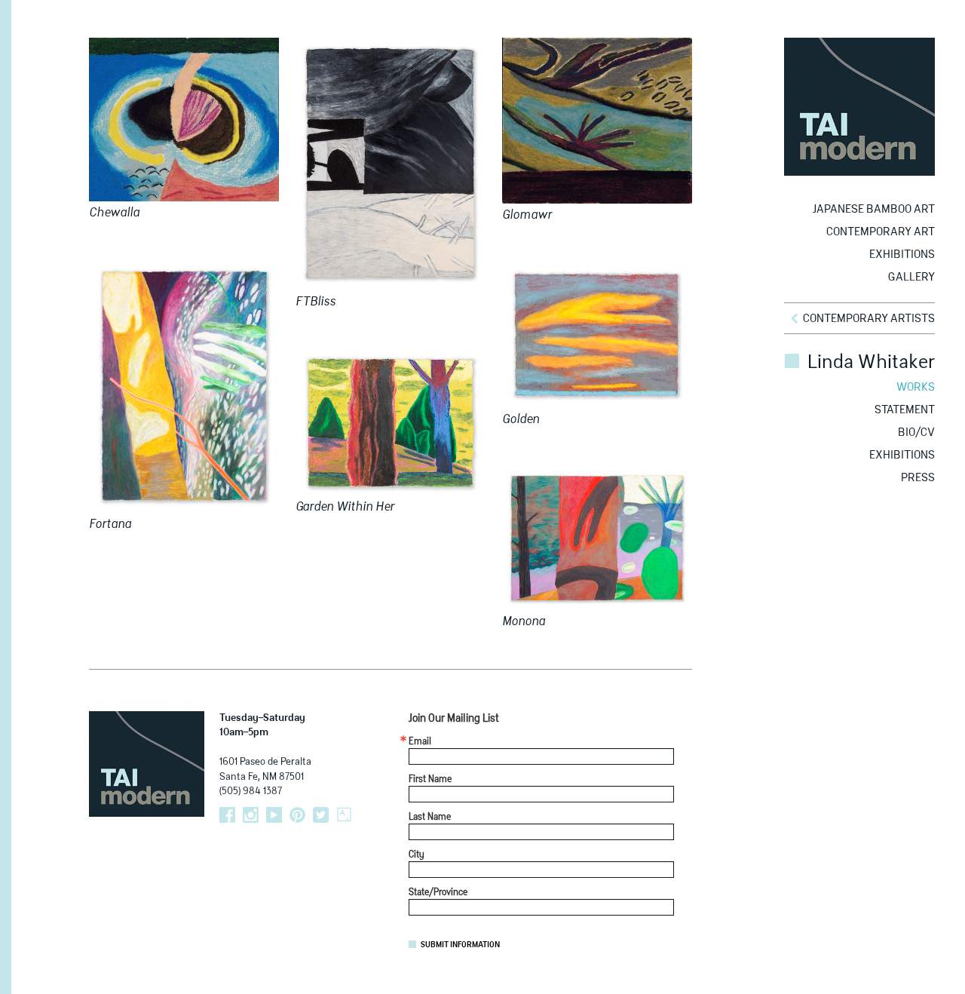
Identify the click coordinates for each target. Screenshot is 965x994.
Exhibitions (902, 254)
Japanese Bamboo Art (874, 209)
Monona (523, 622)
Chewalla (114, 213)
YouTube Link (274, 815)
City (416, 855)
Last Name (430, 817)
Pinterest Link (297, 815)
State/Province (438, 892)
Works (915, 387)
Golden (520, 420)
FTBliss (315, 302)
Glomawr (527, 216)
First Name (430, 779)
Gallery (911, 277)
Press (918, 477)
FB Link (227, 815)
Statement (905, 410)
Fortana (110, 525)
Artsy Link (344, 815)
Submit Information (460, 945)
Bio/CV (916, 432)
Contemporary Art (880, 232)
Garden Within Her (345, 508)
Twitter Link (321, 815)
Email (420, 742)
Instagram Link (251, 815)
